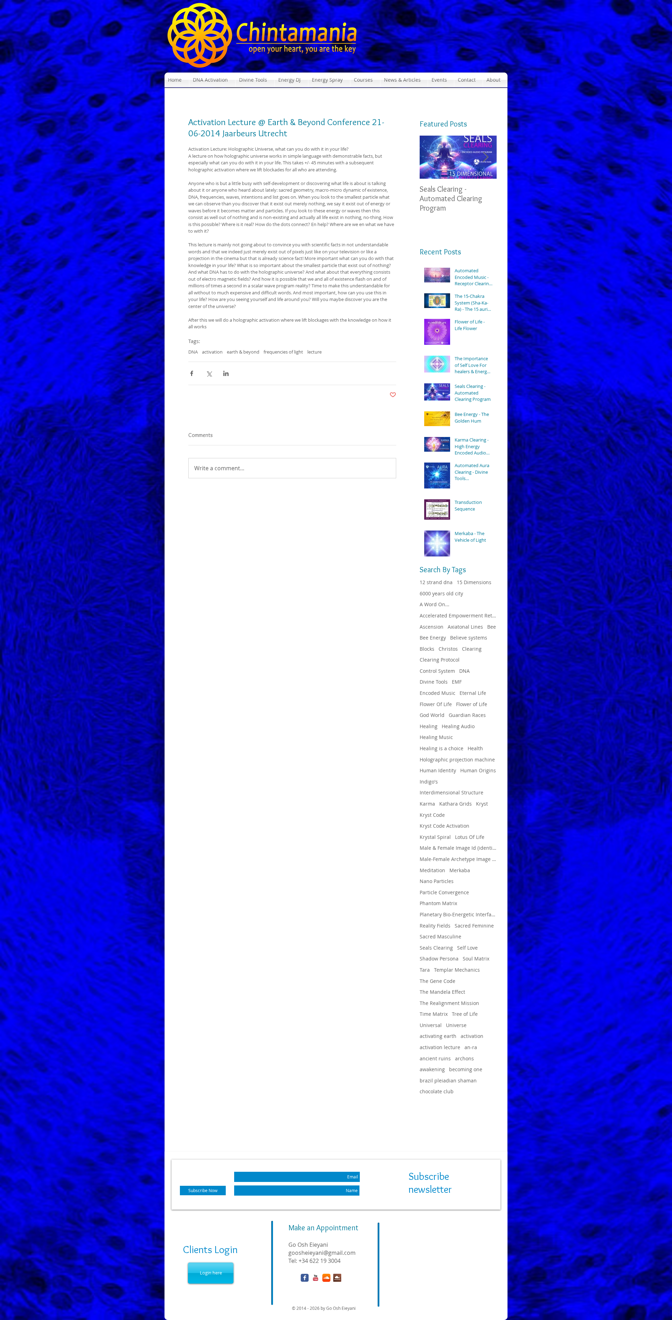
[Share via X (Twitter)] (208, 373)
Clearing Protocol (440, 659)
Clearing (472, 648)
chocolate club (437, 1091)
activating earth (438, 1036)
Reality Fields (435, 925)
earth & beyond (243, 352)
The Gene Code (437, 981)
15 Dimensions (474, 582)
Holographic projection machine (457, 759)
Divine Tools (434, 681)
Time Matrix (434, 1014)
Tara (425, 969)
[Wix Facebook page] (305, 1278)
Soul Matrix (476, 958)
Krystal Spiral (435, 837)
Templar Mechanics (457, 969)
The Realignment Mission (449, 1003)
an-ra (470, 1047)
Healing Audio (458, 726)
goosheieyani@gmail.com (322, 1253)
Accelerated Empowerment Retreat (458, 615)
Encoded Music (437, 693)
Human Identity (438, 770)
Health (475, 748)
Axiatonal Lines (465, 626)
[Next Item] (485, 157)
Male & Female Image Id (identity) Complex (458, 847)
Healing (429, 726)
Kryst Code (432, 815)
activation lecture (440, 1047)
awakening (432, 1069)
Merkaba (459, 870)
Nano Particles (437, 881)
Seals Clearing (436, 947)
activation (212, 352)
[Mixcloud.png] (337, 1278)
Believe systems (468, 637)
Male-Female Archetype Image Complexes (458, 859)
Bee (491, 626)
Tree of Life (465, 1014)
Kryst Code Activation (444, 825)
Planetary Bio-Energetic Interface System (458, 914)
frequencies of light (283, 352)
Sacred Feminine (474, 925)
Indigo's (429, 781)
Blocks (427, 648)
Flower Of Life (436, 704)
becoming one (465, 1069)
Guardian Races (467, 715)
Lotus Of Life (469, 837)
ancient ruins (435, 1058)
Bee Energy (433, 637)
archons (464, 1058)
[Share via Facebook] (191, 373)
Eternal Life (473, 693)
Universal (431, 1025)
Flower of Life (471, 704)
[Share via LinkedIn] (226, 373)
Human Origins (478, 770)
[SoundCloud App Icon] (326, 1278)
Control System (437, 671)
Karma (427, 803)
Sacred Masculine (440, 936)
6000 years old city (441, 593)
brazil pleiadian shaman (448, 1080)
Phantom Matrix (438, 903)
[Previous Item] (431, 157)
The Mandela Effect (442, 992)
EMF (457, 681)
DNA (193, 352)
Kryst (482, 803)
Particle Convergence (444, 892)
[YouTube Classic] (316, 1278)
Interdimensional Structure (451, 792)
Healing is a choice (441, 748)
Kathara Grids (455, 803)
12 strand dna (436, 582)
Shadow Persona (439, 958)
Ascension (431, 626)
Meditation (432, 870)
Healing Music (436, 737)
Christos (448, 648)
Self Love (467, 947)
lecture (314, 352)
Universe (456, 1025)
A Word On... (434, 604)
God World (432, 715)
